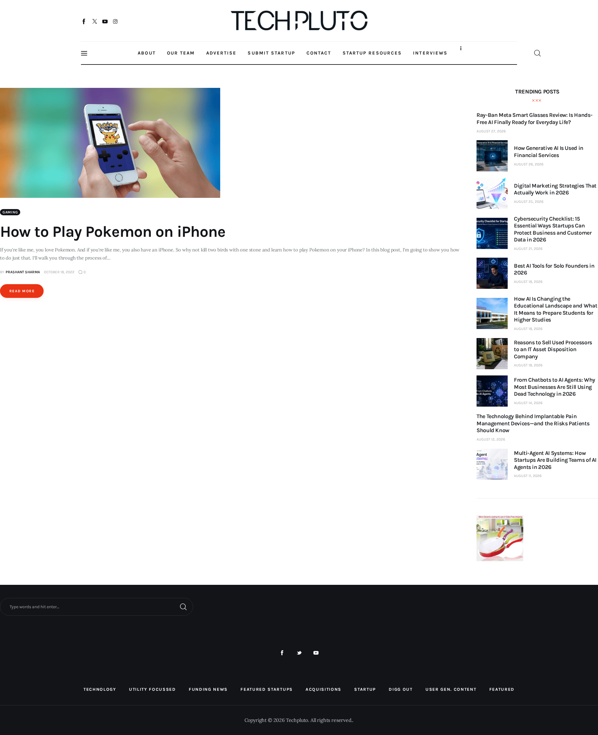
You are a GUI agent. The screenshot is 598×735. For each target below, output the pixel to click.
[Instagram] (115, 21)
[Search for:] (96, 606)
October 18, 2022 (59, 272)
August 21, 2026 (528, 248)
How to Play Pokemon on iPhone (112, 231)
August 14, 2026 (528, 403)
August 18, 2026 (528, 281)
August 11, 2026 (528, 476)
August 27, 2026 (491, 131)
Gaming (10, 212)
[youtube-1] (316, 653)
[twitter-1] (299, 653)
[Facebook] (84, 21)
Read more (22, 291)
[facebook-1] (282, 653)
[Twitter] (94, 21)
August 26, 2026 (528, 164)
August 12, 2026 (491, 439)
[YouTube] (105, 21)
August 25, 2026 (528, 201)
